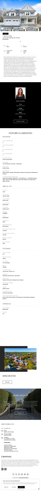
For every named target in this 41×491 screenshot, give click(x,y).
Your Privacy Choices (20, 489)
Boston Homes (8, 445)
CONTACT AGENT (20, 121)
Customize (14, 487)
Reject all (6, 487)
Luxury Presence (23, 477)
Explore (7, 382)
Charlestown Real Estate (11, 451)
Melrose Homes (8, 449)
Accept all (21, 487)
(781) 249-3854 (20, 109)
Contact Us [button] (20, 412)
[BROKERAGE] (28, 474)
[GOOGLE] (25, 474)
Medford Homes (8, 447)
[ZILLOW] (22, 474)
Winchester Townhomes (10, 448)
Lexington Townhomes (10, 446)
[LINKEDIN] (19, 474)
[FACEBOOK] (13, 474)
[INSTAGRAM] (16, 474)
